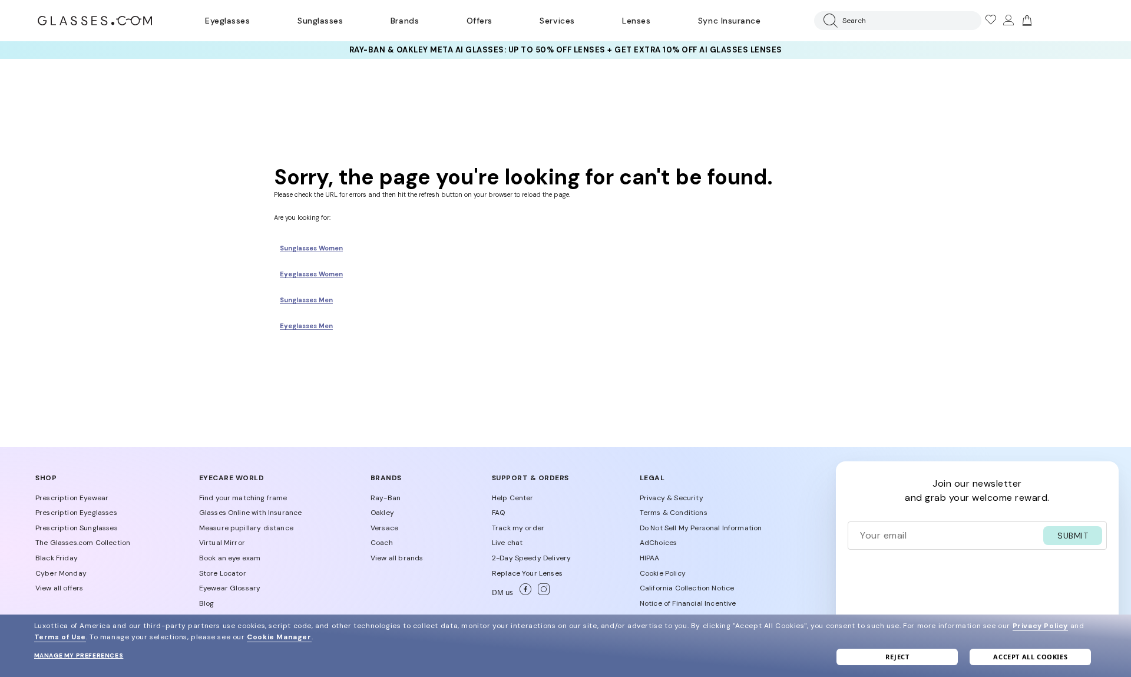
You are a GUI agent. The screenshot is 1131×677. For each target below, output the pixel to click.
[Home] (95, 20)
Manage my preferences (79, 655)
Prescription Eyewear (71, 498)
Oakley (382, 512)
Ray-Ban (386, 498)
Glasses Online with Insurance (250, 512)
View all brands (397, 558)
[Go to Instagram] (541, 592)
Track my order (518, 528)
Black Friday (56, 558)
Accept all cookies (1030, 656)
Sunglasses (320, 20)
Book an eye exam (230, 558)
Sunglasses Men (306, 300)
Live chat (507, 542)
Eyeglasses (227, 20)
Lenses (636, 20)
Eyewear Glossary (230, 588)
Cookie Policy (663, 573)
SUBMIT (1072, 535)
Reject (897, 656)
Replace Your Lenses (527, 573)
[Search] (828, 20)
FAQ (498, 512)
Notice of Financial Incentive (688, 603)
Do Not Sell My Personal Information (701, 528)
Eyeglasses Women (311, 274)
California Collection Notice (687, 588)
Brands (405, 20)
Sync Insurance (729, 20)
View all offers (59, 588)
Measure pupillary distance (246, 528)
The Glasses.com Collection (82, 542)
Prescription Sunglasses (76, 528)
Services (557, 20)
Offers (479, 20)
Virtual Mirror (222, 542)
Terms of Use (60, 637)
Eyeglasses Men (306, 326)
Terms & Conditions (673, 512)
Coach (382, 542)
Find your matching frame (243, 498)
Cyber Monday (61, 573)
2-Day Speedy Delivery (531, 558)
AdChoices (658, 542)
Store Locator (222, 573)
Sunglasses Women (311, 248)
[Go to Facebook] (524, 592)
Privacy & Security (671, 498)
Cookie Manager (279, 637)
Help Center (513, 498)
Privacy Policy (1040, 625)
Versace (384, 528)
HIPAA (650, 558)
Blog (206, 603)
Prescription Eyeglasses (76, 512)
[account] (1008, 20)
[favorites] (990, 20)
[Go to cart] (1025, 20)
